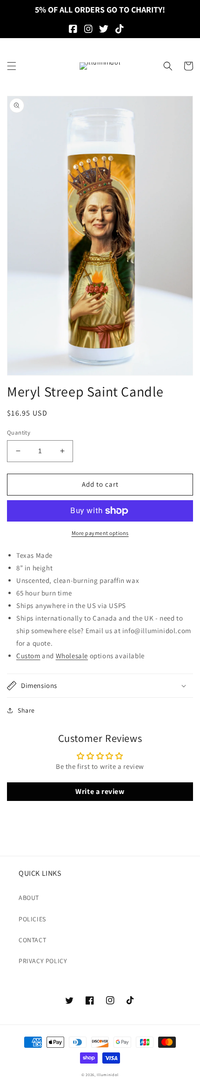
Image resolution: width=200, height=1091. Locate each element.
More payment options (100, 532)
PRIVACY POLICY (43, 961)
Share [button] (26, 710)
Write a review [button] (99, 791)
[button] (11, 66)
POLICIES (32, 919)
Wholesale (72, 655)
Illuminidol (108, 1074)
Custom (28, 655)
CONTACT (32, 940)
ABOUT (29, 897)
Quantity (18, 432)
